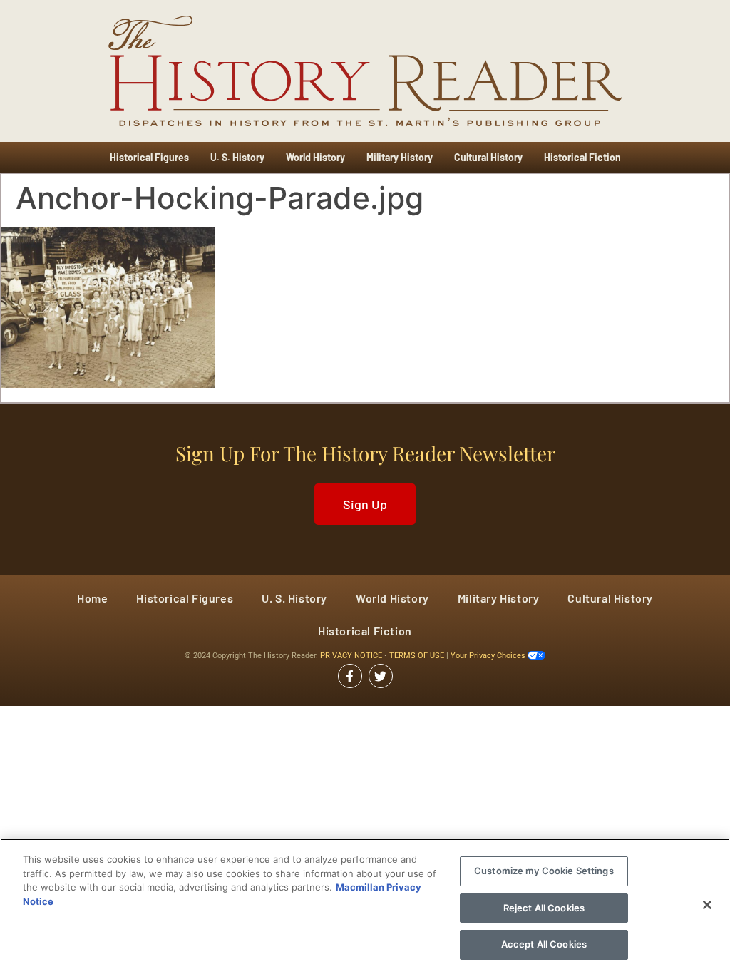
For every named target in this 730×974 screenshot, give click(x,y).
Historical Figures (149, 157)
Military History (399, 157)
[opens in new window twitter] (381, 676)
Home (92, 598)
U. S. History (237, 157)
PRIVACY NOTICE (352, 655)
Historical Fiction (582, 157)
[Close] (707, 905)
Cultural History (488, 157)
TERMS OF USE (417, 655)
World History (315, 157)
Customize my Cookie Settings (544, 870)
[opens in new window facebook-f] (350, 676)
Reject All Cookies (544, 907)
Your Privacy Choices (489, 655)
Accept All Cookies (544, 944)
